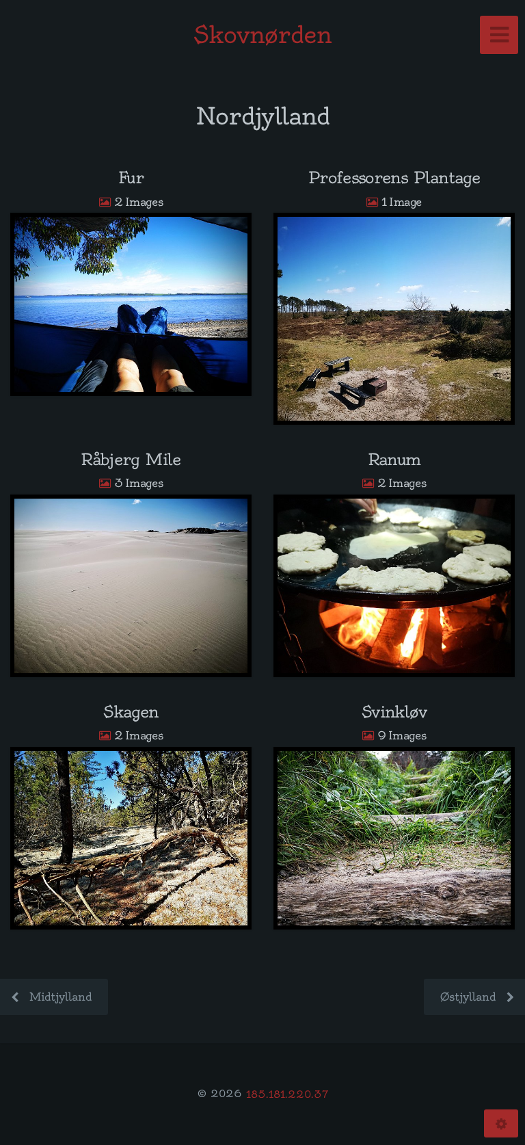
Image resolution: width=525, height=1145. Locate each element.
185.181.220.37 (287, 1094)
